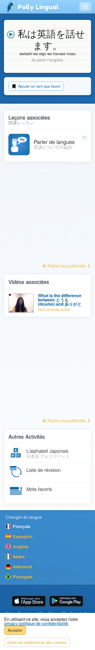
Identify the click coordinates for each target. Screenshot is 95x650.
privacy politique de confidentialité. (36, 623)
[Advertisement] (47, 214)
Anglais (20, 546)
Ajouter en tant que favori (38, 86)
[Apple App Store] (29, 601)
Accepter (15, 630)
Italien (18, 557)
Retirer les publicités (66, 266)
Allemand (22, 567)
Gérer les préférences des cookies (37, 642)
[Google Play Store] (66, 601)
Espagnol (22, 536)
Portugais (22, 577)
